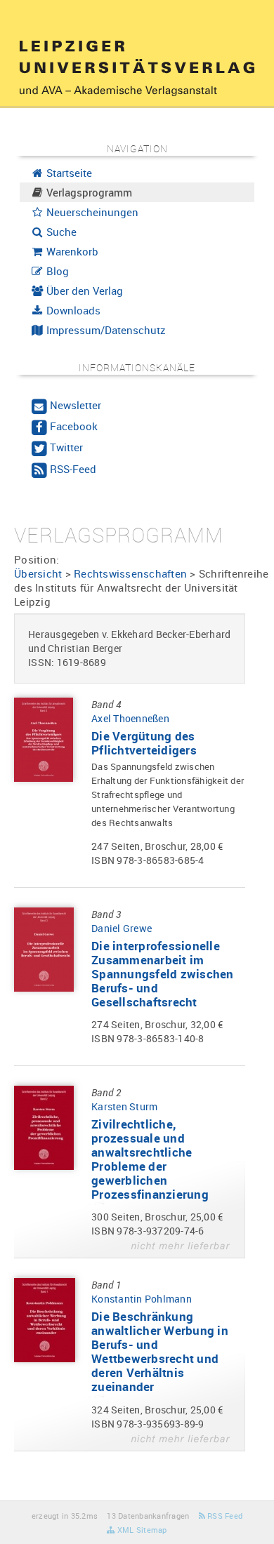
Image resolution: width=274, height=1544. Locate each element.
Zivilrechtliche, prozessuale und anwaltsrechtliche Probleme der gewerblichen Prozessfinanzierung (150, 1159)
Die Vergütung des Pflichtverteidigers (144, 743)
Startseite (68, 173)
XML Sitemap (141, 1529)
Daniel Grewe (121, 928)
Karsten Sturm (124, 1106)
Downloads (72, 310)
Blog (56, 271)
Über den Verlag (83, 291)
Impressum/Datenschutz (105, 330)
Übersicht (38, 573)
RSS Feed (223, 1515)
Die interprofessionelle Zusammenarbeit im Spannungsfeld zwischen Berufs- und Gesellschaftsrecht (162, 974)
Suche (60, 232)
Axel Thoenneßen (130, 718)
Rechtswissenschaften (130, 573)
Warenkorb (71, 251)
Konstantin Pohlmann (141, 1298)
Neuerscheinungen (91, 212)
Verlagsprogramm (88, 192)
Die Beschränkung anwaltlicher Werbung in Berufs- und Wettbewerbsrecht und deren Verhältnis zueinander (159, 1351)
